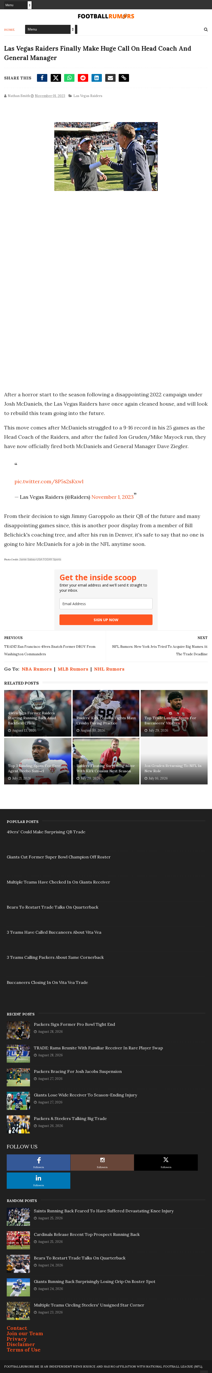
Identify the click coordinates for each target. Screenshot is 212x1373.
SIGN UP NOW (106, 619)
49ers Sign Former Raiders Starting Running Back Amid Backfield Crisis (32, 718)
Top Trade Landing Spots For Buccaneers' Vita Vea (170, 720)
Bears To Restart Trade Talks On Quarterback (52, 907)
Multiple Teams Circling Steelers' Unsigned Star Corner (89, 1305)
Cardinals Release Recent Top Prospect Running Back (87, 1234)
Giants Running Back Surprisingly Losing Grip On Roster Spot (94, 1281)
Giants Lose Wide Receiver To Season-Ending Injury (85, 1094)
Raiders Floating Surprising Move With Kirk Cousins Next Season (106, 768)
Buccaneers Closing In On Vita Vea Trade (47, 982)
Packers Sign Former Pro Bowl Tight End (74, 1024)
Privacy (17, 1338)
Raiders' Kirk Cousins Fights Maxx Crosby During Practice (106, 720)
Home (9, 30)
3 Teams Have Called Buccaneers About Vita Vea (54, 932)
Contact (17, 1328)
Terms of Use (24, 1349)
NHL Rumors (109, 669)
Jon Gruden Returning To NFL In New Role (173, 768)
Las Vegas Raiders (87, 96)
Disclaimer (21, 1344)
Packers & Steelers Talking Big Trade (70, 1118)
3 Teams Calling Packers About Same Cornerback (55, 957)
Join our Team (25, 1333)
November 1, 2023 (113, 497)
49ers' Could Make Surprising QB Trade (46, 831)
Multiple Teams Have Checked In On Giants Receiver (58, 882)
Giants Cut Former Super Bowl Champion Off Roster (59, 856)
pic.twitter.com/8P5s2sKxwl (49, 481)
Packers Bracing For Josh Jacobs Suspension (78, 1071)
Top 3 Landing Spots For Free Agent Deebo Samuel (34, 768)
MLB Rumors (73, 669)
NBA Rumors (37, 669)
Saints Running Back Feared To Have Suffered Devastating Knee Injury (103, 1210)
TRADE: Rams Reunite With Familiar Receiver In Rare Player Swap (98, 1047)
